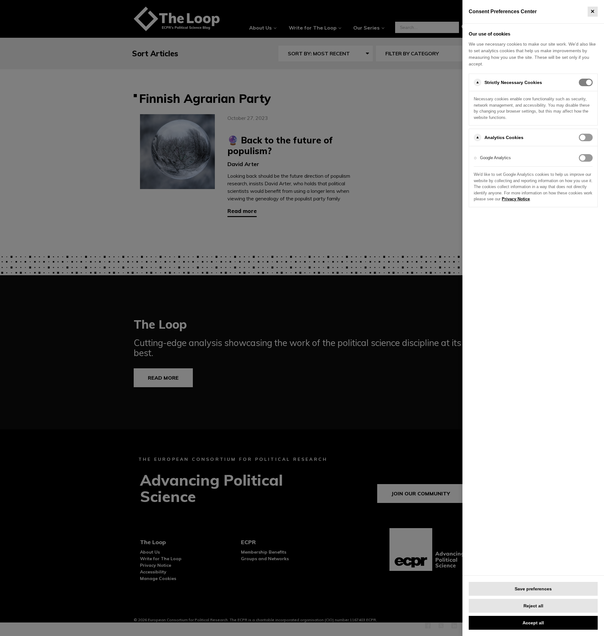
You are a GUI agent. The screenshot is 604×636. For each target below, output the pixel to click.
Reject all (533, 605)
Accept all (533, 622)
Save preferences (533, 588)
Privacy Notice (516, 199)
